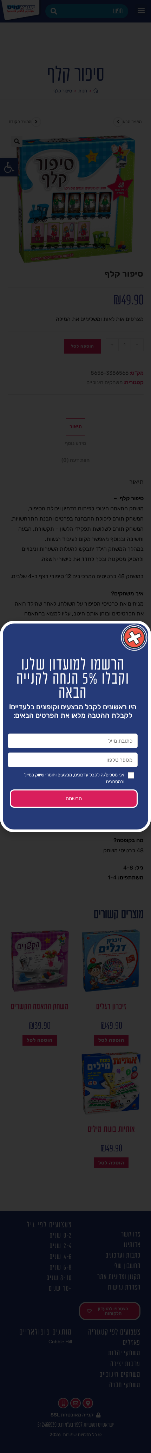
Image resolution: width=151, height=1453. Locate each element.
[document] (75, 726)
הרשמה (74, 798)
